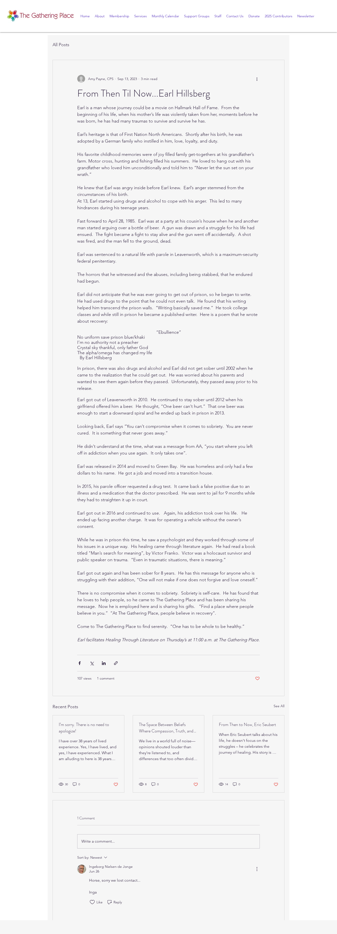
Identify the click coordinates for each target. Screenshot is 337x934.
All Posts (61, 44)
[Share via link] (115, 663)
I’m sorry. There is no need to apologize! (84, 727)
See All (279, 706)
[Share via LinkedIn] (103, 663)
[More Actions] (257, 869)
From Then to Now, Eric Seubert (247, 724)
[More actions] (257, 79)
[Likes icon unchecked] (92, 902)
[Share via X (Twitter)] (91, 663)
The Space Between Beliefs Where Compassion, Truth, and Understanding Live (166, 727)
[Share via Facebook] (79, 663)
